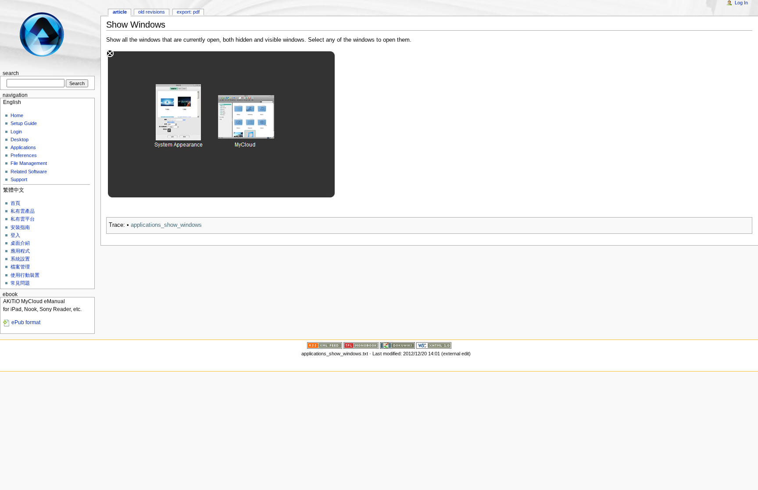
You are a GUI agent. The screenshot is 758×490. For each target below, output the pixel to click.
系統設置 (20, 258)
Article (120, 11)
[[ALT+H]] (47, 34)
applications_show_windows (166, 225)
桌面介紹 (20, 243)
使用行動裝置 (25, 275)
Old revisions (151, 11)
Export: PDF (188, 11)
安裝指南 (20, 227)
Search (11, 73)
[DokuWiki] (397, 344)
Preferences (24, 155)
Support (19, 179)
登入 (15, 235)
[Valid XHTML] (433, 344)
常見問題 (20, 283)
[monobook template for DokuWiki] (361, 344)
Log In (741, 2)
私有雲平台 (23, 219)
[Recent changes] (324, 344)
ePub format (25, 322)
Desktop (20, 139)
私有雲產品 (23, 211)
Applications (23, 147)
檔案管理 (20, 266)
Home (17, 115)
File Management (29, 163)
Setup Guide (24, 123)
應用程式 (20, 251)
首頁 (15, 203)
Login (16, 131)
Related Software (29, 171)
